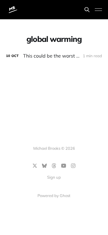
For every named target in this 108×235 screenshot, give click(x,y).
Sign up (54, 177)
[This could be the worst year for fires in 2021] (54, 56)
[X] (34, 165)
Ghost (65, 195)
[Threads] (54, 165)
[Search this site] (87, 9)
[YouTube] (63, 165)
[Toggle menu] (98, 9)
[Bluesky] (44, 165)
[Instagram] (73, 165)
